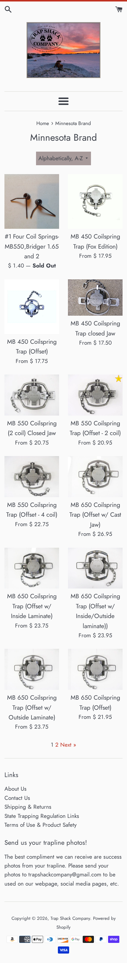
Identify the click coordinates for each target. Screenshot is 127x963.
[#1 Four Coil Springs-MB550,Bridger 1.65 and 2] (31, 201)
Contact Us (17, 798)
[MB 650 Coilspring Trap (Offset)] (95, 669)
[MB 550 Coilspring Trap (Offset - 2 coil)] (95, 395)
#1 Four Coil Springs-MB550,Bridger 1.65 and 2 (32, 246)
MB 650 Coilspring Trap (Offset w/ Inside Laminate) (32, 606)
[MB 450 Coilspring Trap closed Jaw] (95, 297)
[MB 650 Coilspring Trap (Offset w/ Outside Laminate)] (31, 669)
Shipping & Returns (27, 807)
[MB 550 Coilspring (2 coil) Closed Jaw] (31, 395)
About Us (15, 789)
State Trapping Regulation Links (41, 816)
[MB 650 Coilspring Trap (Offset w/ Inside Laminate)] (31, 568)
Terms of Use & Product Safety (40, 825)
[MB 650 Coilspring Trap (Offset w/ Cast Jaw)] (95, 476)
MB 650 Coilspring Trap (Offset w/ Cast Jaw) (95, 514)
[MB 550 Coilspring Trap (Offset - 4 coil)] (31, 476)
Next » (68, 745)
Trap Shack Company (70, 918)
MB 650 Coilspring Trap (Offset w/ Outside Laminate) (32, 707)
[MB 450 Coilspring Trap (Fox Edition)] (95, 201)
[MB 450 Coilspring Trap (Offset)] (31, 306)
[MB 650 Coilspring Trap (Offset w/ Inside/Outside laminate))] (95, 568)
